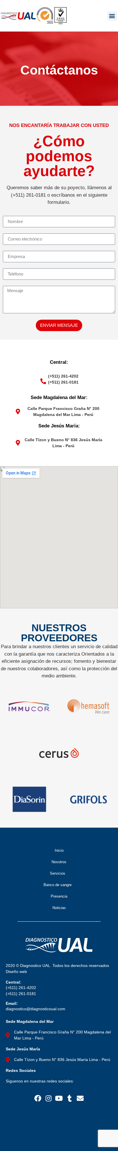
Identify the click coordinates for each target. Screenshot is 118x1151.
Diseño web (16, 971)
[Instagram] (48, 1098)
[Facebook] (38, 1098)
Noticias (59, 908)
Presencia (59, 896)
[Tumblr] (69, 1098)
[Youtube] (59, 1098)
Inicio (59, 850)
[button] (112, 16)
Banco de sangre (58, 885)
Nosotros (59, 862)
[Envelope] (80, 1098)
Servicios (57, 873)
